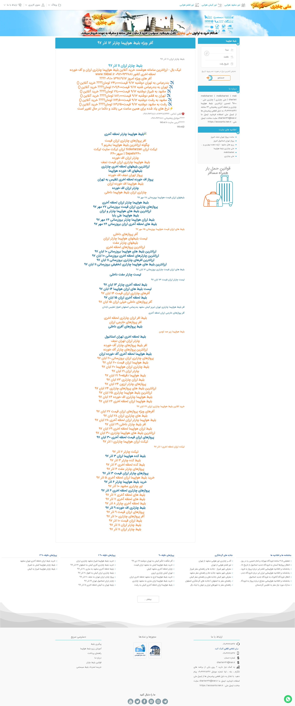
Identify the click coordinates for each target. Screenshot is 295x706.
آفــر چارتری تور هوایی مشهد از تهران (215, 561)
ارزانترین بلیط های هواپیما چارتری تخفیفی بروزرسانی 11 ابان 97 (125, 264)
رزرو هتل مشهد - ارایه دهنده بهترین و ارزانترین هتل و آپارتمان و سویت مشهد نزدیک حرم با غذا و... (217, 156)
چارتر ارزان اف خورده (125, 188)
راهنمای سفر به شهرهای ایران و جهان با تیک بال (210, 585)
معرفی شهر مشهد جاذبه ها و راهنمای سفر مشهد (210, 573)
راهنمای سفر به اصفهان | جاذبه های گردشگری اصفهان (208, 581)
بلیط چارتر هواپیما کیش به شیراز (41, 565)
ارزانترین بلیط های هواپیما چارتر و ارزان (125, 211)
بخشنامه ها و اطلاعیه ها (281, 555)
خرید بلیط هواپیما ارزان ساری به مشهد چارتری (152, 581)
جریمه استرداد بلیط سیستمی (88, 667)
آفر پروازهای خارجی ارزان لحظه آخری (167, 313)
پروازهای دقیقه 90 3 (48, 555)
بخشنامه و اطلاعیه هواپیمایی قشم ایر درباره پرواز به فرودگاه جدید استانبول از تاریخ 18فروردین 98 (264, 569)
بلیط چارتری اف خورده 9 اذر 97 (125, 507)
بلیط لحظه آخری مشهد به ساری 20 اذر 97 (95, 569)
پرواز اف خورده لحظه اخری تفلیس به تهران (125, 179)
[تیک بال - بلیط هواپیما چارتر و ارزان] (125, 134)
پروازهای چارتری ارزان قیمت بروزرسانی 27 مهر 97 (125, 206)
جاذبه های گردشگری (224, 555)
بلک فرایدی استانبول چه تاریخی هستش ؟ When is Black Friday (217, 140)
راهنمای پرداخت (94, 653)
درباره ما (97, 658)
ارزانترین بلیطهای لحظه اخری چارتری (125, 166)
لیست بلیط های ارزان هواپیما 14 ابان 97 (125, 289)
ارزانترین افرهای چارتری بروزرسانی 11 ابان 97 (125, 260)
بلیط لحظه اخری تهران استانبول (125, 336)
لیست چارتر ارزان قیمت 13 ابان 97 (168, 280)
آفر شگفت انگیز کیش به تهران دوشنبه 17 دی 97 (152, 561)
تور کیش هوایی (209, 5)
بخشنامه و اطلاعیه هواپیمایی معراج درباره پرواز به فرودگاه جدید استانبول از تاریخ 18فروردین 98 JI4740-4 (264, 581)
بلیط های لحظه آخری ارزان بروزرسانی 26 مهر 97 (125, 224)
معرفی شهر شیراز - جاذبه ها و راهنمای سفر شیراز (210, 569)
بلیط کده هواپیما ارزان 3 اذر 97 (125, 456)
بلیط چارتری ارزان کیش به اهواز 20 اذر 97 (96, 573)
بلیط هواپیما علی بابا (125, 215)
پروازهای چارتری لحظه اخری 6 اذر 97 (125, 490)
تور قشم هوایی (187, 5)
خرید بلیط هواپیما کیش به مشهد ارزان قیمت (153, 565)
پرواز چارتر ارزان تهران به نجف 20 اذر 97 (97, 577)
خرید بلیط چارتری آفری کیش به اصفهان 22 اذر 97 (92, 565)
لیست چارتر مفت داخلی (125, 274)
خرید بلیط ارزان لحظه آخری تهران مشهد (37, 561)
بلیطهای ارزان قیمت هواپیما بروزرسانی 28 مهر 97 (161, 197)
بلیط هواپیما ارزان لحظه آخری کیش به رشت (153, 585)
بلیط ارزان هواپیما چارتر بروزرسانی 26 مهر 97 (125, 219)
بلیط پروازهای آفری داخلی (125, 326)
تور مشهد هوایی (232, 5)
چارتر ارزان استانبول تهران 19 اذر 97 (99, 581)
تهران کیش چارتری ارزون (162, 573)
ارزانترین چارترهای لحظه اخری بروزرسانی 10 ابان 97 (125, 255)
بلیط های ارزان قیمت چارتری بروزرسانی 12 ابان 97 (160, 269)
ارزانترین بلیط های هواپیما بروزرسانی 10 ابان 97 (125, 251)
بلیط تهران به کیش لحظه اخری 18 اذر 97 (96, 585)
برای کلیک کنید (226, 648)
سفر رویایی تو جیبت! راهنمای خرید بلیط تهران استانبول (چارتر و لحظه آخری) (217, 137)
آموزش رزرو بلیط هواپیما (90, 648)
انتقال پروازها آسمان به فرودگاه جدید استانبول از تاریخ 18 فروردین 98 (264, 565)
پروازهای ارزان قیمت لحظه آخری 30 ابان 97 (125, 437)
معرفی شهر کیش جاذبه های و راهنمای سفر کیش (210, 577)
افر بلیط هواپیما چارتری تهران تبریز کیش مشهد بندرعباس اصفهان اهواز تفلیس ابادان (143, 307)
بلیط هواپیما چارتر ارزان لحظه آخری (125, 202)
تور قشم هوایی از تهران (221, 565)
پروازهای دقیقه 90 (166, 555)
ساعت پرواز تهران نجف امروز (222, 148)
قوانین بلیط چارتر (93, 662)
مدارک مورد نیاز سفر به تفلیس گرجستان (272, 585)
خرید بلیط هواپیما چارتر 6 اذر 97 (125, 481)
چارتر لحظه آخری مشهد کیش (160, 569)
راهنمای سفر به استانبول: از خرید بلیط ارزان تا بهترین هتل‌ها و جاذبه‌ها (217, 144)
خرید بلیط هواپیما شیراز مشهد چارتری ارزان (95, 561)
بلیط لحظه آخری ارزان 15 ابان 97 (125, 297)
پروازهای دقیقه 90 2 (106, 555)
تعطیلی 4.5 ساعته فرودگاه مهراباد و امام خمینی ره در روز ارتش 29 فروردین (264, 561)
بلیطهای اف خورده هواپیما (125, 170)
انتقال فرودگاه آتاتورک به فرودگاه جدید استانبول (269, 577)
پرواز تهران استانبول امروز (224, 152)
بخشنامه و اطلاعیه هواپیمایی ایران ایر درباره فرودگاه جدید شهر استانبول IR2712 (264, 573)
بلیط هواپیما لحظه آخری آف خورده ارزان (125, 353)
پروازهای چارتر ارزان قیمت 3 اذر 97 (125, 473)
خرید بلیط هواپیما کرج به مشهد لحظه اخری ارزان (151, 577)
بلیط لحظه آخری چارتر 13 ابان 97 (125, 284)
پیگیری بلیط (96, 644)
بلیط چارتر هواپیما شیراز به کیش (41, 569)
